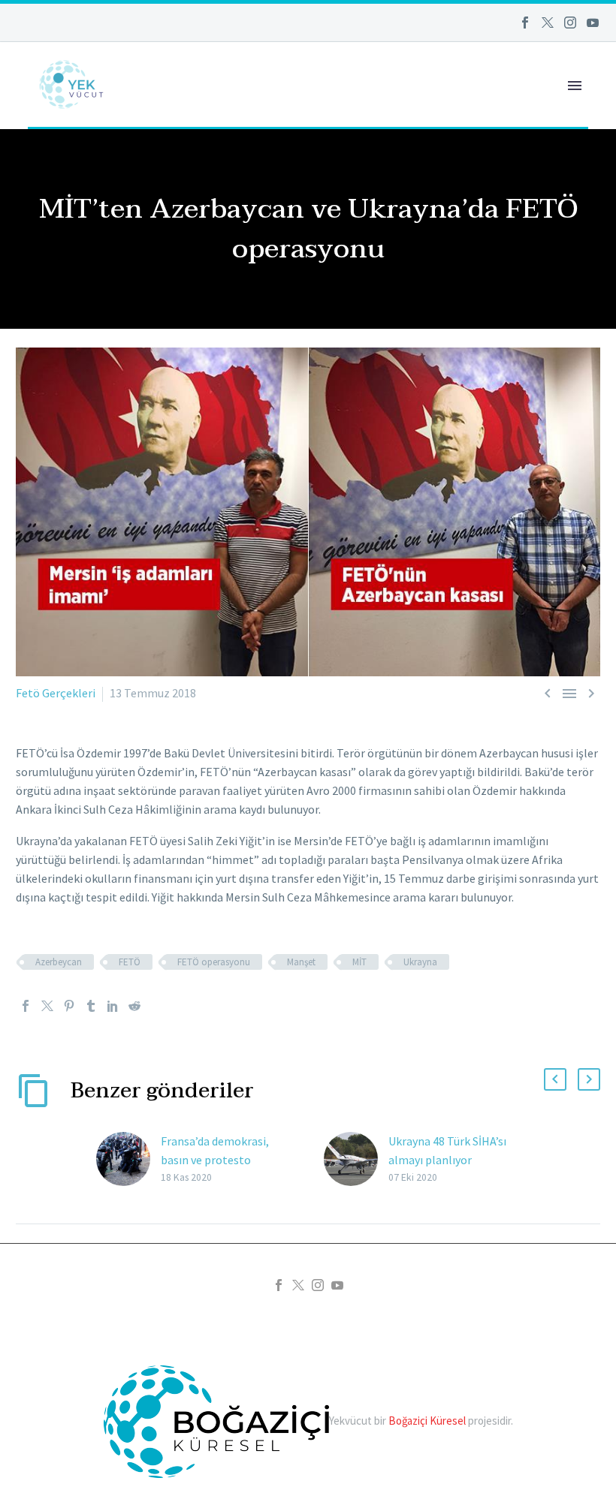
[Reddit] (134, 1006)
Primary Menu (574, 85)
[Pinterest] (69, 1006)
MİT (359, 962)
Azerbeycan (58, 962)
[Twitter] (547, 23)
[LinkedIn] (113, 1006)
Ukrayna (420, 962)
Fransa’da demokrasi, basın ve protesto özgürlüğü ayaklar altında (226, 1159)
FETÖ (129, 962)
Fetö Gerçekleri (55, 692)
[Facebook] (525, 23)
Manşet (301, 962)
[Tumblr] (91, 1006)
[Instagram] (570, 23)
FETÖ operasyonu (213, 962)
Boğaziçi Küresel (427, 1420)
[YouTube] (592, 23)
